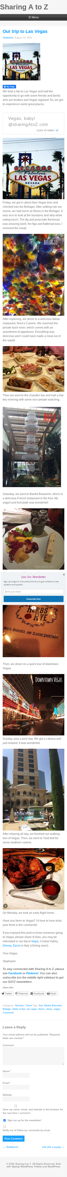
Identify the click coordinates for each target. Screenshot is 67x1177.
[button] (33, 577)
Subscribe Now (33, 598)
